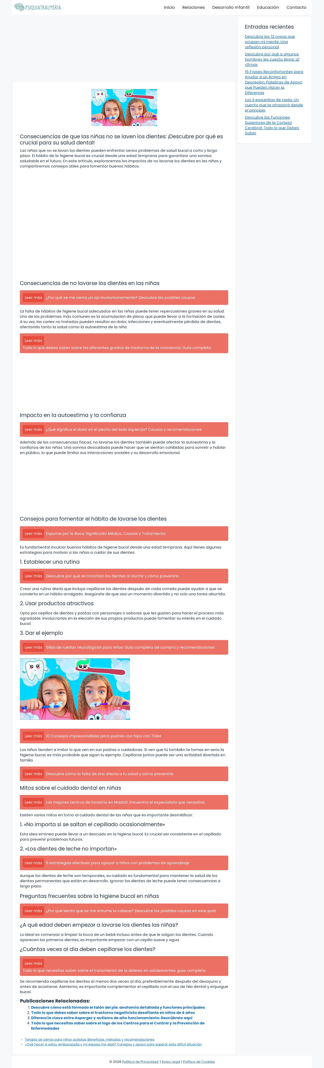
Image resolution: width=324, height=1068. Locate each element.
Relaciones (193, 7)
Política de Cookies (199, 1061)
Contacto (296, 7)
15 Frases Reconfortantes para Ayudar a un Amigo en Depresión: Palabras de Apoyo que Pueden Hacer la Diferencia (274, 82)
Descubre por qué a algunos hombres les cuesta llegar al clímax (272, 59)
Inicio (169, 7)
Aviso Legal (171, 1061)
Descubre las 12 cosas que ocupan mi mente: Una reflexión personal (270, 42)
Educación (268, 7)
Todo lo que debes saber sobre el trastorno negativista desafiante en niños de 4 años (113, 1012)
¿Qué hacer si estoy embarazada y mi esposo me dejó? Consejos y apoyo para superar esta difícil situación (113, 1044)
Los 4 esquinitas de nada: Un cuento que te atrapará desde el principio (274, 105)
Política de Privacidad (140, 1061)
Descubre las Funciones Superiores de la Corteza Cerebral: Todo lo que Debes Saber (272, 125)
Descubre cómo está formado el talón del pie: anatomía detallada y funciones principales (118, 1007)
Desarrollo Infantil (231, 7)
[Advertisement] (124, 48)
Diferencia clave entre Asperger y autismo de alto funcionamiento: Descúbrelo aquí (112, 1017)
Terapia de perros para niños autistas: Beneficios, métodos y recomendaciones (89, 1039)
